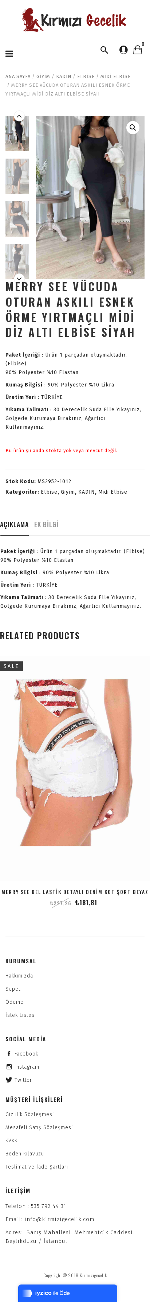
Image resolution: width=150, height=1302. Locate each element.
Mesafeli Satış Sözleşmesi (39, 1127)
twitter (23, 1080)
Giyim (43, 76)
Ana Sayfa (18, 76)
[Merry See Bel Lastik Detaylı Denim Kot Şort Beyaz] (75, 768)
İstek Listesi (20, 1015)
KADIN (63, 76)
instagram (27, 1067)
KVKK (11, 1141)
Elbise (86, 76)
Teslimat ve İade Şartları (36, 1167)
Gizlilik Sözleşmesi (29, 1114)
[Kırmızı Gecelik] (75, 20)
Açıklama (14, 524)
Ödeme (14, 1002)
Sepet (12, 989)
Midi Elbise (115, 76)
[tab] (14, 526)
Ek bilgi (46, 524)
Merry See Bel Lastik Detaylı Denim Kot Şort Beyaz (75, 891)
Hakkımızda (19, 976)
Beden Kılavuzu (24, 1154)
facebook (26, 1054)
